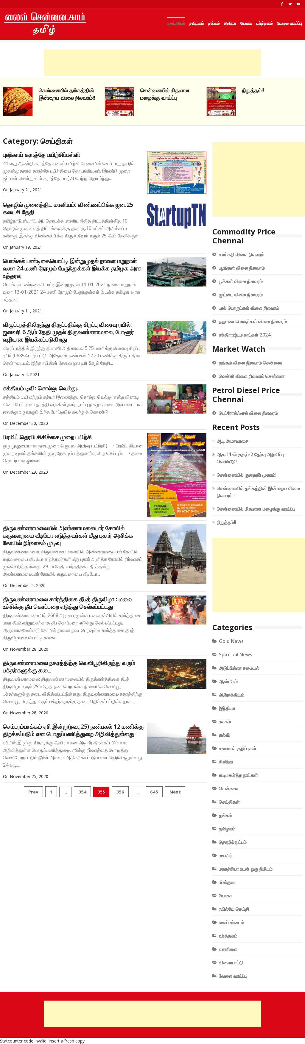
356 (120, 792)
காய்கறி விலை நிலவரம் (241, 254)
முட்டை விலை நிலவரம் (241, 294)
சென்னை (228, 788)
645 (154, 792)
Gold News (231, 641)
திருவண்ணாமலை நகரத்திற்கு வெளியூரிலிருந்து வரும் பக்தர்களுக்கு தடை (69, 666)
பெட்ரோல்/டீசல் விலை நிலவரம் (248, 413)
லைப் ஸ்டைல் (231, 922)
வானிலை (228, 949)
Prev (33, 792)
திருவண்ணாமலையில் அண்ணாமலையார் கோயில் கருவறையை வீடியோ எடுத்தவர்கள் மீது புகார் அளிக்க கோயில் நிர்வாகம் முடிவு (68, 535)
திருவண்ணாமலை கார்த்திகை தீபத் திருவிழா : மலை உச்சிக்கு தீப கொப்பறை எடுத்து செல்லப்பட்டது (67, 603)
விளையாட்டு (231, 962)
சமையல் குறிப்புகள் (237, 748)
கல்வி (224, 735)
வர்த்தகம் (264, 23)
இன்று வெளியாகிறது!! (266, 90)
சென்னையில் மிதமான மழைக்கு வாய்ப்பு (63, 94)
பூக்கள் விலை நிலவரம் (241, 281)
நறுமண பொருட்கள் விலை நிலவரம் (253, 321)
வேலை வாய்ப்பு (289, 23)
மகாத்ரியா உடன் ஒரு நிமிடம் (246, 868)
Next (175, 792)
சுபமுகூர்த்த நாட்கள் (238, 775)
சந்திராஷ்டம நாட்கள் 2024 (244, 334)
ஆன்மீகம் (228, 681)
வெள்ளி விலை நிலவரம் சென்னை (252, 376)
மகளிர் (225, 855)
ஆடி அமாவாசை (232, 441)
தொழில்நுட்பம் (233, 842)
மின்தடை (228, 882)
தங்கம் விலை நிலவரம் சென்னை (250, 362)
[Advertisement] (152, 62)
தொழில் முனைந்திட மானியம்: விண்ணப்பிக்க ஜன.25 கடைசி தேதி (68, 208)
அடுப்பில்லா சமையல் (239, 668)
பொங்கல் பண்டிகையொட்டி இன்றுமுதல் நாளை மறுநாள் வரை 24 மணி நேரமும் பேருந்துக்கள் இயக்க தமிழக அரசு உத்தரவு (72, 268)
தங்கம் (214, 23)
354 (82, 792)
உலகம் (225, 721)
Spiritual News (235, 654)
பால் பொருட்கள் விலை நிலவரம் (249, 308)
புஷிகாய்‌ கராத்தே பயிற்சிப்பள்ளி (41, 155)
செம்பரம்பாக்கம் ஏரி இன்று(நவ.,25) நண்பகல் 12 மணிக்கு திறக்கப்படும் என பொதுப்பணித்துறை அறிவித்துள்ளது (73, 730)
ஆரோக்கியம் (231, 694)
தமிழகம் (196, 23)
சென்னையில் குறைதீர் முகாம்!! (247, 475)
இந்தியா (227, 708)
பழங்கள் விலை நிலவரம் (242, 267)
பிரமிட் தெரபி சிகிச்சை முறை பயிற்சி (47, 437)
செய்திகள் (176, 23)
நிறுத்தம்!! (151, 90)
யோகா (246, 23)
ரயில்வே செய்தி (234, 909)
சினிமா (230, 23)
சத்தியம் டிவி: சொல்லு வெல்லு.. (41, 388)
